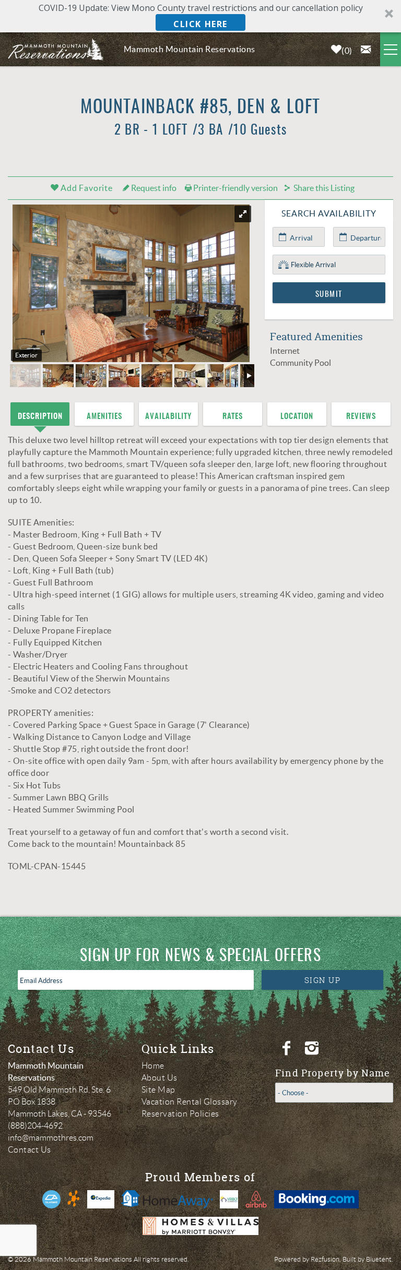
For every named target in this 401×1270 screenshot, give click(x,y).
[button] (200, 16)
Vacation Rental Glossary (189, 1101)
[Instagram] (313, 1048)
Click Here (200, 24)
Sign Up (322, 980)
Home (152, 1065)
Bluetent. (379, 1259)
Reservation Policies (180, 1113)
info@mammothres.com (50, 1137)
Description (40, 417)
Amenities (104, 417)
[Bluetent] (51, 1199)
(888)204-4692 (35, 1125)
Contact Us (29, 1149)
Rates (232, 417)
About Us (159, 1077)
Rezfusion (325, 1259)
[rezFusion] (73, 1199)
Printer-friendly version (235, 188)
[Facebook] (288, 1048)
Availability (168, 417)
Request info (152, 188)
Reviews (361, 417)
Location (296, 417)
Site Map (158, 1089)
